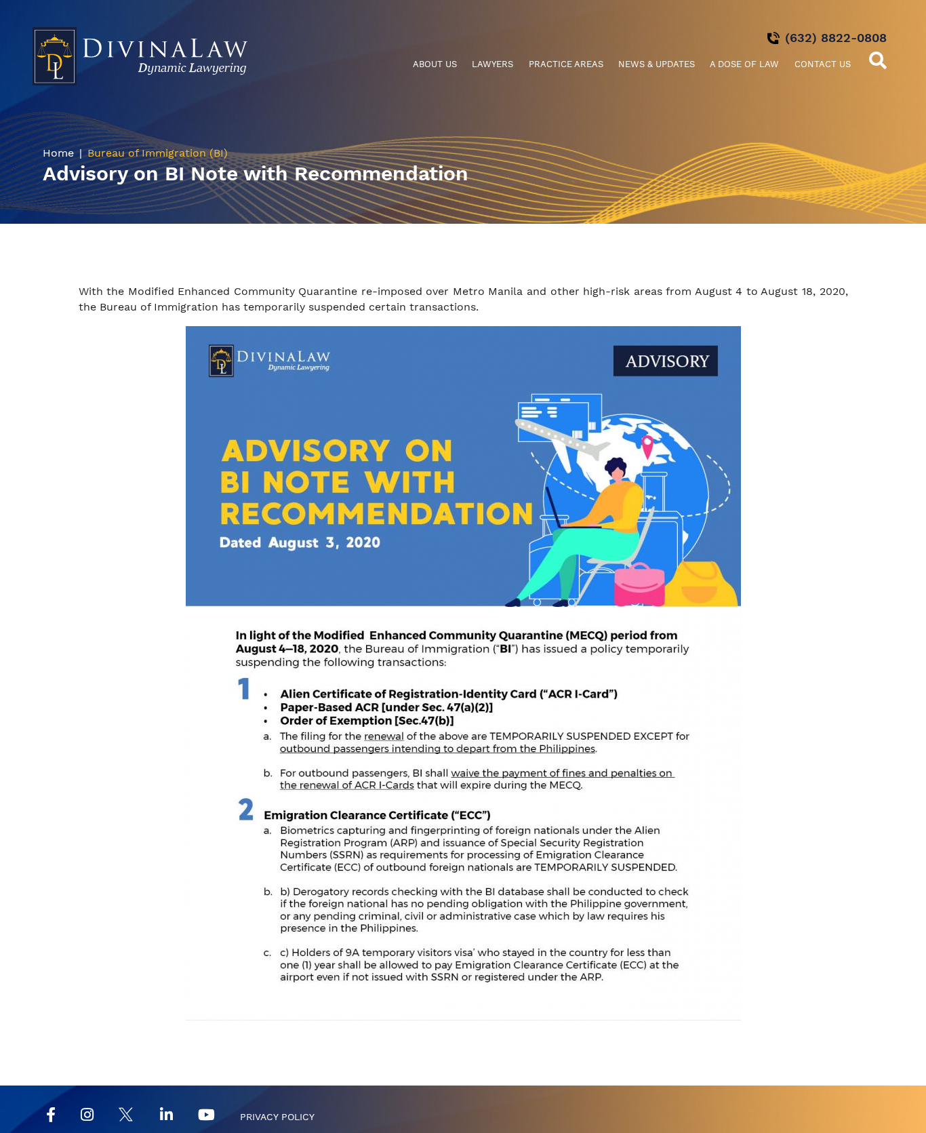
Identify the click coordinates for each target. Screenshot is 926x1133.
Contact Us (822, 64)
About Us (435, 64)
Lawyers (492, 64)
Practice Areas (566, 64)
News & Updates (656, 64)
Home (58, 152)
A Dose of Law (744, 64)
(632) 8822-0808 (836, 38)
